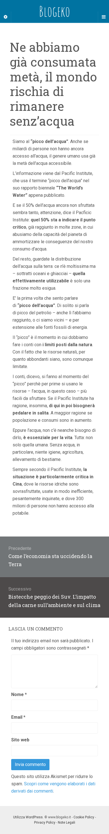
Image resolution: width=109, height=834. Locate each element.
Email (18, 717)
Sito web (20, 739)
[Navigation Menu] (103, 17)
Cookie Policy (84, 817)
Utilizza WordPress (28, 817)
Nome (19, 694)
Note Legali (66, 822)
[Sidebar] (5, 17)
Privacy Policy (44, 822)
